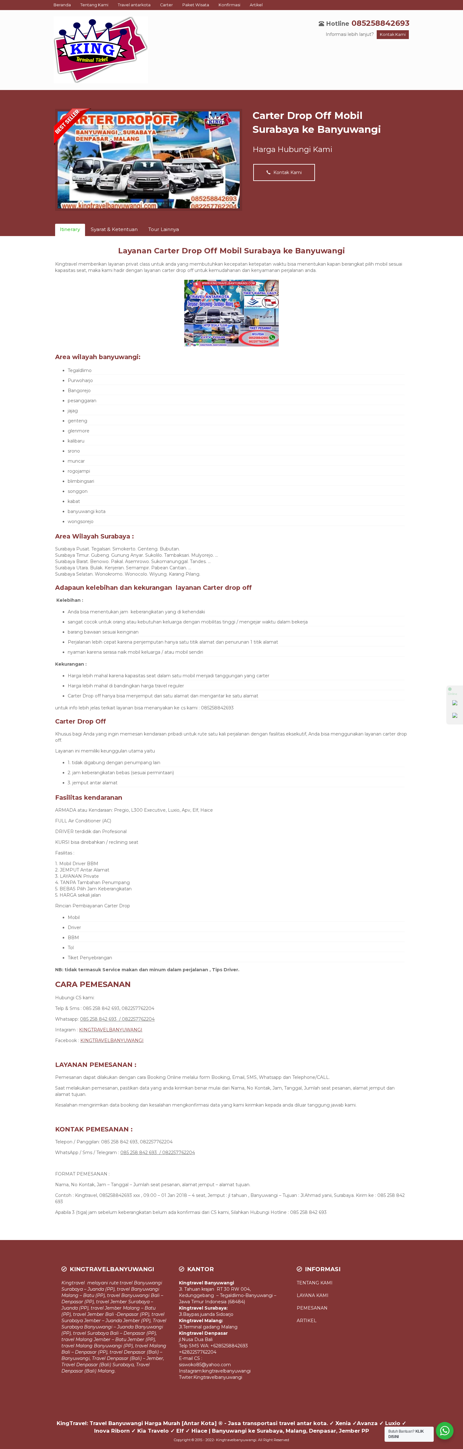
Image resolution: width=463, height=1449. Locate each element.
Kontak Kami (393, 34)
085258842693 (380, 23)
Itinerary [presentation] (70, 229)
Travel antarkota (134, 5)
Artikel (256, 5)
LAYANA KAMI (313, 1295)
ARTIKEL (307, 1320)
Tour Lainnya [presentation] (163, 229)
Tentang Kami (94, 5)
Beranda (62, 5)
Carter (166, 5)
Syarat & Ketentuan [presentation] (114, 229)
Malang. (107, 1371)
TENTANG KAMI (315, 1283)
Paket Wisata (195, 5)
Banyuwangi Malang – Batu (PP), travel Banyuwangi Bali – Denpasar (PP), (112, 1295)
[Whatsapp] (455, 704)
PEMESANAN (312, 1308)
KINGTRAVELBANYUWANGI (110, 1030)
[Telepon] (455, 716)
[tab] (70, 230)
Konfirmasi (229, 5)
